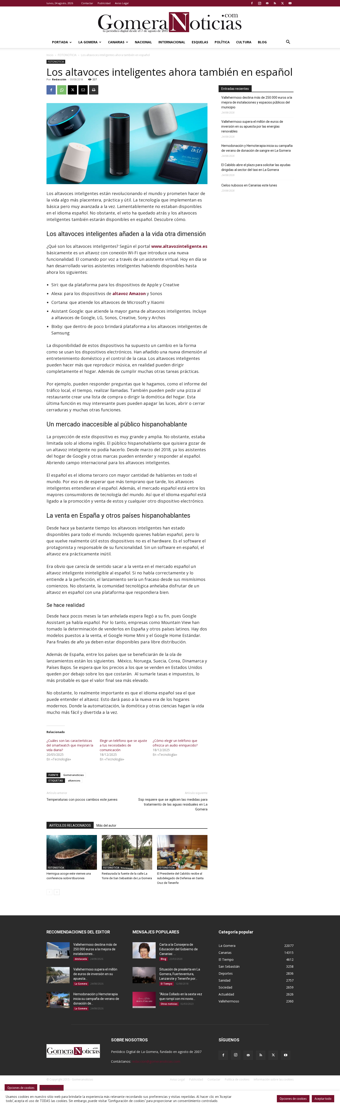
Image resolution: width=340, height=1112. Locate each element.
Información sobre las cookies (274, 1079)
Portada (60, 42)
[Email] (83, 90)
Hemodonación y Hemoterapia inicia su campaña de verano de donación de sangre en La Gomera (257, 148)
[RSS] (274, 3)
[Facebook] (251, 3)
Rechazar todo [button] (51, 1088)
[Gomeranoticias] (170, 22)
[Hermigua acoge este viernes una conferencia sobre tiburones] (71, 852)
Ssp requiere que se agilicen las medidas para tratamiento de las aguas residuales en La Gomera (172, 804)
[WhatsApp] (61, 90)
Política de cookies (237, 1079)
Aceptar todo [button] (323, 1099)
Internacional (171, 42)
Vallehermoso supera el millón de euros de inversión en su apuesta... (95, 973)
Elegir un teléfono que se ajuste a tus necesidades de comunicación (123, 745)
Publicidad (104, 3)
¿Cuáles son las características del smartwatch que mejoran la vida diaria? (69, 745)
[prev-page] (49, 892)
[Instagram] (259, 3)
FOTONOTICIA (67, 55)
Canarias (116, 42)
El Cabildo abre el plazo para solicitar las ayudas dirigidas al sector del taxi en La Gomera (256, 167)
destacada (81, 959)
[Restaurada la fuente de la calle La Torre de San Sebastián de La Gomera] (127, 852)
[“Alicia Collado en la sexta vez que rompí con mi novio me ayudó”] (144, 1000)
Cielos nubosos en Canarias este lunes (249, 185)
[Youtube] (290, 3)
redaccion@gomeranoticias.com (156, 1061)
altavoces (74, 780)
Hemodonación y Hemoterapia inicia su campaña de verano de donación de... (96, 998)
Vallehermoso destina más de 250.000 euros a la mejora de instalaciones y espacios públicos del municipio (256, 102)
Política (222, 42)
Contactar (87, 3)
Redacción (59, 79)
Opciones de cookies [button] (293, 1099)
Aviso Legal (122, 3)
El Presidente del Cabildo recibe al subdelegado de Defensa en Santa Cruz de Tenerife (180, 878)
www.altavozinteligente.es (179, 246)
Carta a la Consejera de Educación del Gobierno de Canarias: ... (178, 949)
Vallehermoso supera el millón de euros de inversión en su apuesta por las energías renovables (252, 126)
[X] (282, 3)
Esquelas (200, 42)
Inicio (49, 55)
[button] (288, 42)
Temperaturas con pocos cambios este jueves (81, 799)
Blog (262, 42)
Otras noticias (169, 1003)
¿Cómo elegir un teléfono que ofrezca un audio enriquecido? (175, 742)
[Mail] (267, 3)
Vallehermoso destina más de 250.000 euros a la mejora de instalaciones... (95, 949)
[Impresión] (93, 90)
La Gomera (88, 42)
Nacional (143, 42)
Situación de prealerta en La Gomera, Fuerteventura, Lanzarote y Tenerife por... (179, 973)
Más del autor (106, 825)
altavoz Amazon (129, 293)
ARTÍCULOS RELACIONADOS (70, 825)
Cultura (243, 42)
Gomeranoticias (73, 775)
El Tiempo (166, 983)
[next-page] (57, 892)
